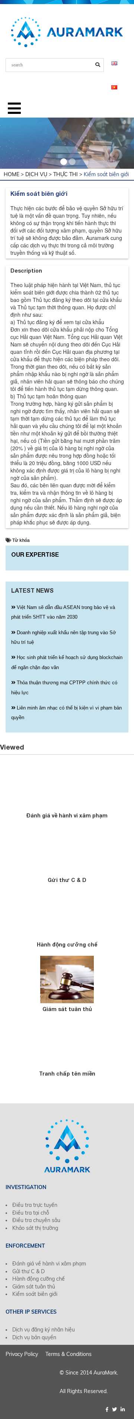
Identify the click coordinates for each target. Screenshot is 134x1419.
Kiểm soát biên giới (34, 1294)
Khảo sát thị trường (35, 1228)
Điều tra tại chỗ (30, 1212)
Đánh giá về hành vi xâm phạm (67, 815)
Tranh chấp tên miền (67, 1073)
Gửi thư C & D (67, 880)
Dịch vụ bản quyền (34, 1337)
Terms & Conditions (68, 1354)
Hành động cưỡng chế (67, 944)
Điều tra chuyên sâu (36, 1220)
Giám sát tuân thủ (67, 1009)
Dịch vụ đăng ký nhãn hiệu (43, 1329)
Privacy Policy (22, 1354)
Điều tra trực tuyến (34, 1205)
